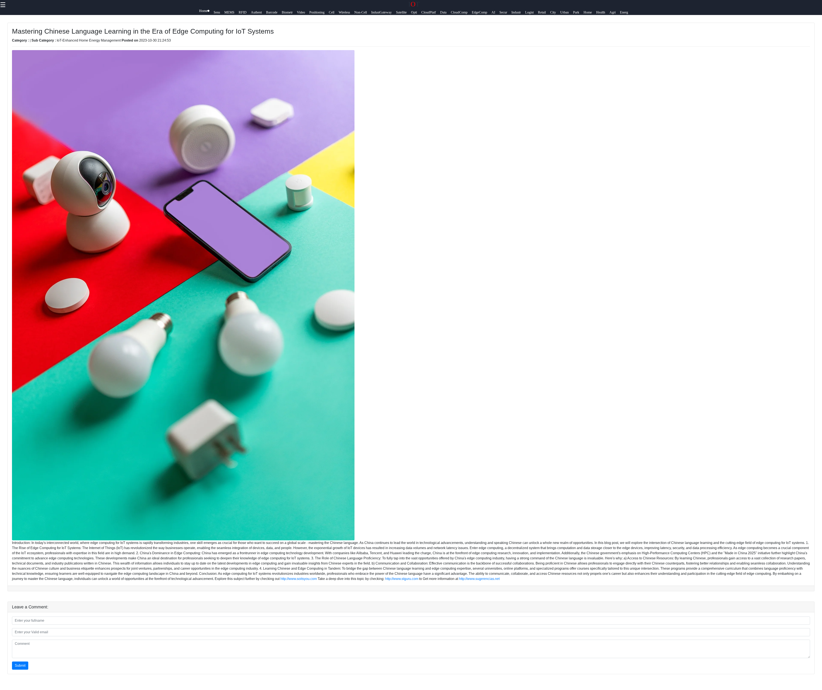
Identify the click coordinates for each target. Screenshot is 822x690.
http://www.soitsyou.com (298, 579)
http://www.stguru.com (401, 579)
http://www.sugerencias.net (479, 579)
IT (414, 4)
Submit (20, 665)
